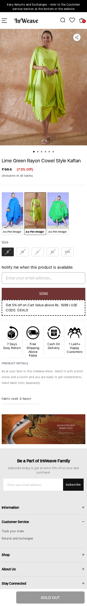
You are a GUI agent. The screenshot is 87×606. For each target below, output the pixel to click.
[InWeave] (26, 20)
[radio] (12, 213)
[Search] (60, 20)
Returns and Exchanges (17, 538)
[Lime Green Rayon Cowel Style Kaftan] (43, 87)
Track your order (13, 531)
